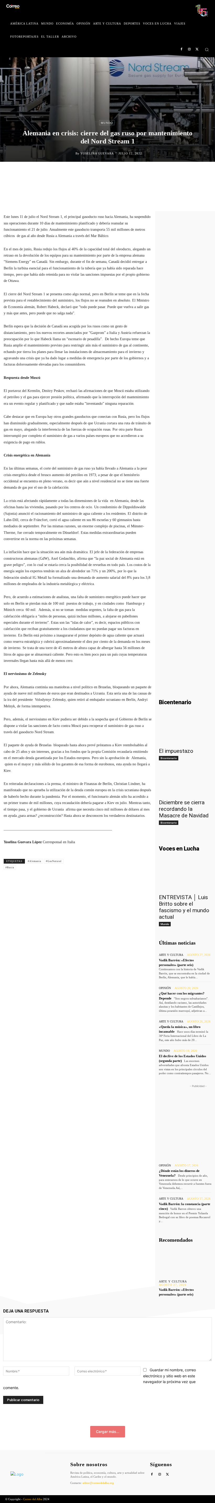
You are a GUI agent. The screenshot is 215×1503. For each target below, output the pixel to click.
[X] (197, 49)
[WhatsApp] (132, 172)
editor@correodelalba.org (98, 1482)
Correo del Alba (32, 1499)
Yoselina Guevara (97, 153)
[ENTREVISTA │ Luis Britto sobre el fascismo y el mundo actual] (185, 878)
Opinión (165, 988)
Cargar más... (107, 1431)
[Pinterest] (120, 172)
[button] (207, 49)
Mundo (107, 122)
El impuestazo (176, 751)
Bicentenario (168, 758)
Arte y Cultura (171, 954)
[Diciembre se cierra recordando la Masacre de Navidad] (185, 783)
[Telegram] (144, 172)
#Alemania (34, 861)
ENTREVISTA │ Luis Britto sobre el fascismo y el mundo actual (184, 907)
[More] (156, 172)
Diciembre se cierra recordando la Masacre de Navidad (184, 809)
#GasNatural (54, 861)
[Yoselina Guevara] (71, 153)
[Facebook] (181, 49)
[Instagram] (189, 49)
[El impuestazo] (185, 731)
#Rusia (10, 867)
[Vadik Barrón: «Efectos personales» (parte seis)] (185, 1261)
